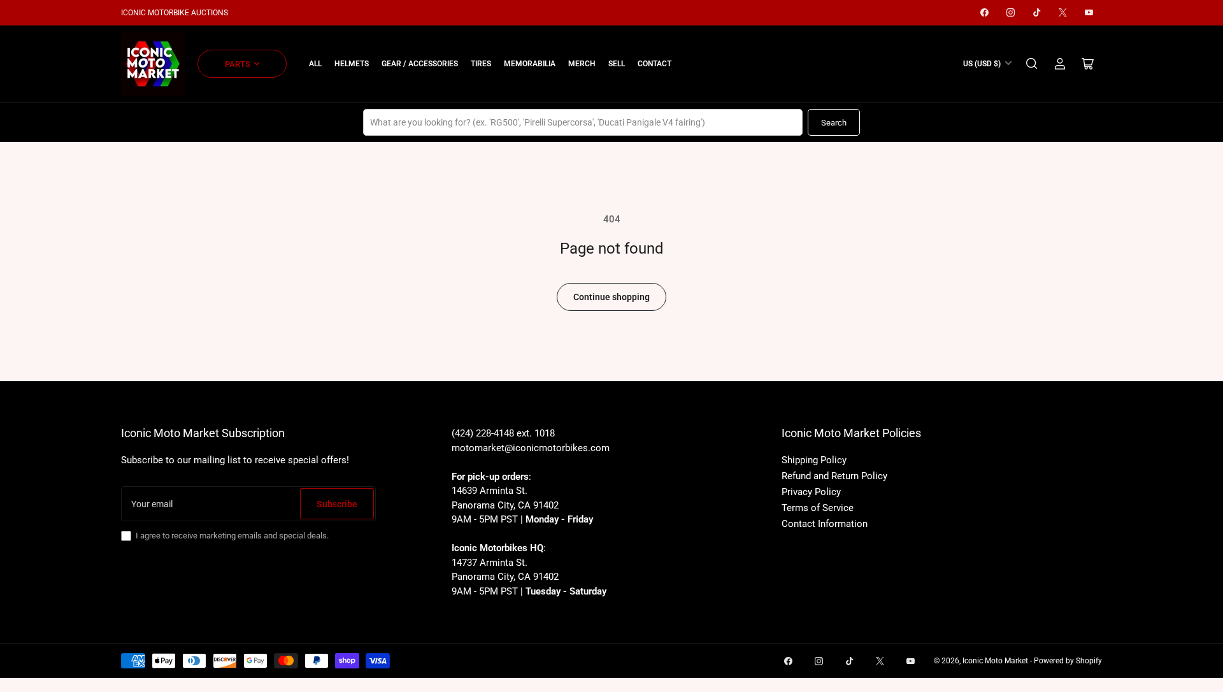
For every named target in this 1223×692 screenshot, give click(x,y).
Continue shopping (611, 297)
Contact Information (825, 524)
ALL (315, 63)
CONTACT (654, 63)
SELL (616, 63)
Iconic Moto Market (995, 660)
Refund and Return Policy (834, 476)
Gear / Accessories (420, 63)
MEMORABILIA (529, 63)
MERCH (582, 63)
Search (834, 122)
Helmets (351, 63)
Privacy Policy (811, 492)
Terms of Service (818, 508)
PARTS (237, 64)
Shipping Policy (814, 460)
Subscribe (337, 504)
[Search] (1032, 64)
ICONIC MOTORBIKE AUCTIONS (174, 12)
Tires (481, 63)
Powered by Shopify (1068, 660)
